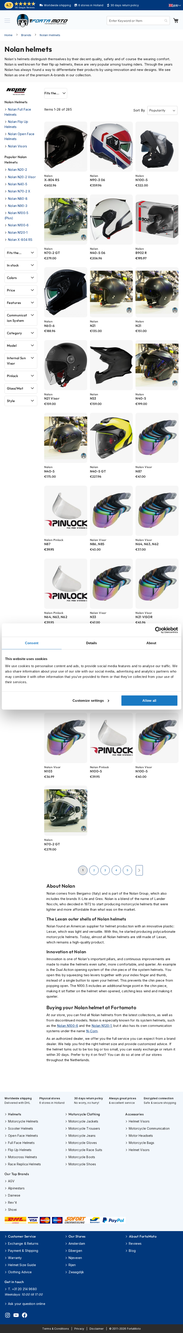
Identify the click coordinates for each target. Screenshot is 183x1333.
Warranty (15, 1258)
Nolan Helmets (50, 35)
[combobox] (138, 20)
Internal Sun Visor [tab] (16, 360)
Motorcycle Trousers (84, 1128)
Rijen (72, 1265)
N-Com (92, 1031)
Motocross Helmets (22, 1157)
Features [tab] (14, 303)
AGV (11, 1181)
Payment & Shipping (23, 1251)
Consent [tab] (31, 643)
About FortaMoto (142, 1236)
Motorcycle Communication (149, 1128)
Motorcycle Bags (141, 1143)
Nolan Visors (17, 146)
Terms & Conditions (55, 1328)
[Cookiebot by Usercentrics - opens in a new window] (158, 630)
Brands (26, 35)
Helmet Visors (139, 1121)
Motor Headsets (141, 1135)
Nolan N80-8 (17, 198)
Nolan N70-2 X (19, 191)
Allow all (149, 700)
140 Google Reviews (25, 7)
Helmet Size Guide (22, 1265)
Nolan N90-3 (17, 206)
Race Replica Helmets (24, 1164)
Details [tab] (91, 643)
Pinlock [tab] (12, 376)
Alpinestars (16, 1188)
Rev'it (12, 1202)
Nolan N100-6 (67, 1025)
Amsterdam (77, 1243)
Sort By (139, 110)
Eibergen (75, 1251)
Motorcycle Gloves (83, 1143)
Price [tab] (11, 290)
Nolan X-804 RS (20, 239)
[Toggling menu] (7, 21)
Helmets (14, 1114)
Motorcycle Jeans (82, 1135)
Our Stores (77, 1236)
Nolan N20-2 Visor (22, 177)
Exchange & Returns (23, 1243)
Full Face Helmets (21, 1143)
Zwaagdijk (76, 1272)
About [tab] (151, 643)
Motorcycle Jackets (83, 1121)
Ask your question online (26, 1304)
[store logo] (42, 20)
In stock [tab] (13, 265)
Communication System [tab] (17, 318)
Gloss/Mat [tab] (15, 388)
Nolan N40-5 (17, 184)
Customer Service (22, 1236)
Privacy (79, 1328)
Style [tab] (11, 401)
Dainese (14, 1195)
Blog (132, 1251)
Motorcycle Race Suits (85, 1150)
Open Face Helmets (23, 1135)
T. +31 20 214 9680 (22, 1289)
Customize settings (88, 700)
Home (8, 35)
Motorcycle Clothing (84, 1114)
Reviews (135, 1243)
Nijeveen (75, 1258)
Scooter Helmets (20, 1128)
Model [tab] (12, 345)
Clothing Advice (20, 1272)
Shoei (12, 1209)
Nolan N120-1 (102, 1025)
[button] (175, 5)
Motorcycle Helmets (23, 1121)
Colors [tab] (12, 278)
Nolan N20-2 (17, 169)
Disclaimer (96, 1328)
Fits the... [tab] (51, 93)
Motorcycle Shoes (82, 1164)
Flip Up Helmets (19, 1150)
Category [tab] (14, 333)
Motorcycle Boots (82, 1157)
